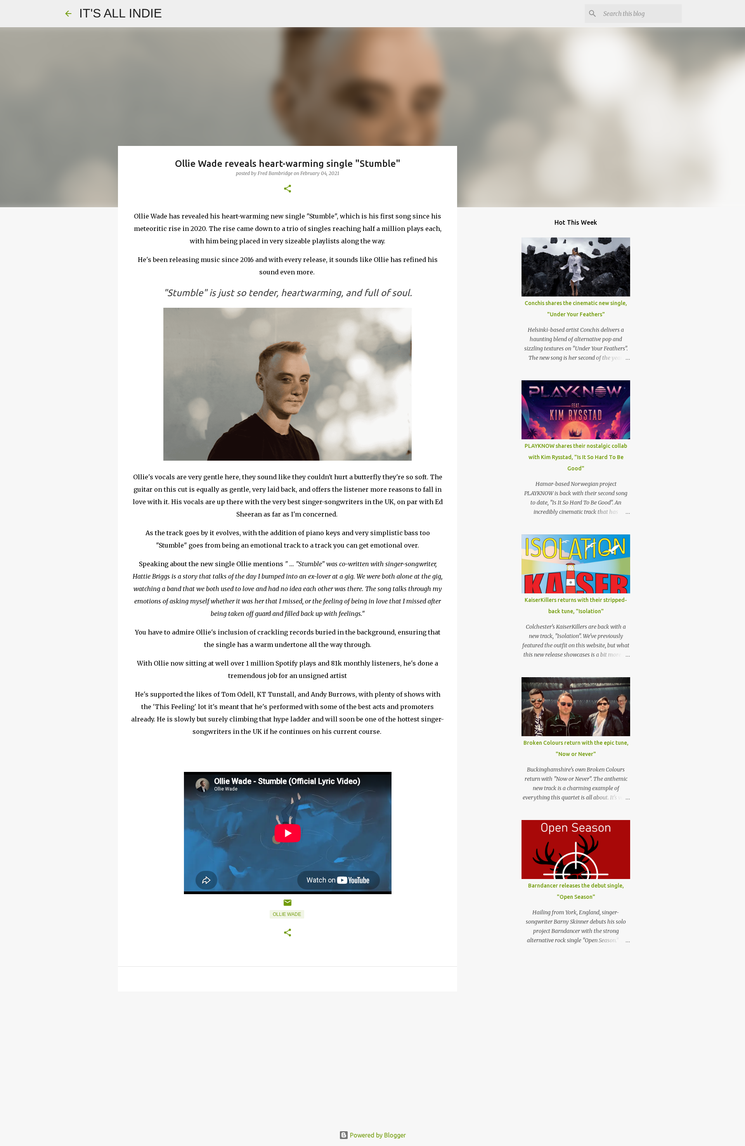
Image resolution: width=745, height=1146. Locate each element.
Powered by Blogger (377, 1135)
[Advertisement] (287, 1057)
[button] (287, 189)
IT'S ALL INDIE (120, 13)
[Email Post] (287, 905)
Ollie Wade (287, 914)
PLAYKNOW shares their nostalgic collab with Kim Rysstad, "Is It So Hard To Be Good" (576, 457)
